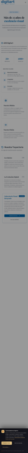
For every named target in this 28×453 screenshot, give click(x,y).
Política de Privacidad (9, 439)
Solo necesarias (18, 443)
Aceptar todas (6, 443)
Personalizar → (6, 447)
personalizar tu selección (20, 437)
